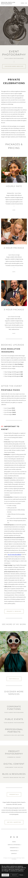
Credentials (14, 847)
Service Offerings (14, 844)
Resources (14, 850)
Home (14, 841)
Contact (14, 853)
